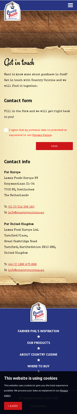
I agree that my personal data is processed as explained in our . (38, 133)
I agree (13, 405)
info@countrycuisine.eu (26, 212)
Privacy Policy (41, 135)
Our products (38, 343)
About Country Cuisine (38, 354)
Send (54, 146)
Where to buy (38, 366)
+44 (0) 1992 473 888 (22, 264)
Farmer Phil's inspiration (38, 331)
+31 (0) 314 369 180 (21, 207)
